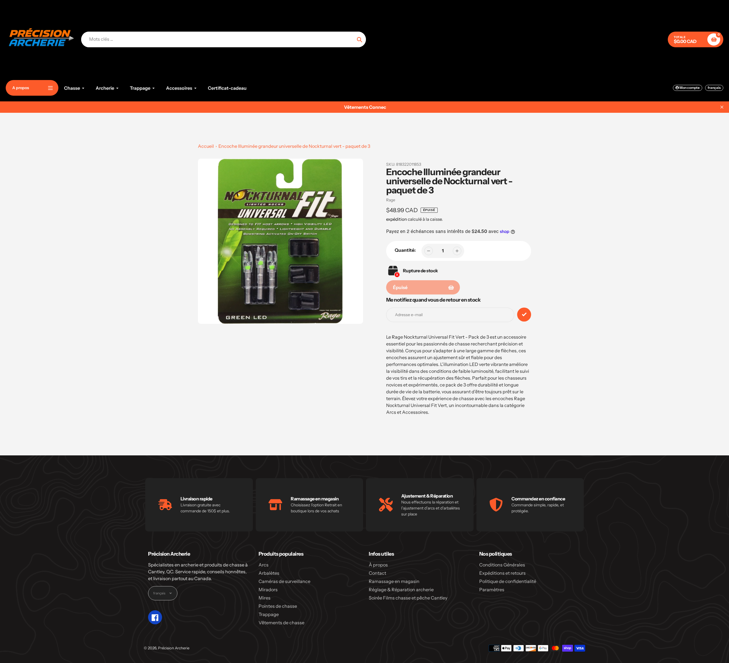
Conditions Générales (502, 565)
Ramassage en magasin (394, 581)
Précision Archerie (173, 648)
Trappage (269, 614)
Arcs (264, 565)
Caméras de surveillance (284, 581)
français (714, 87)
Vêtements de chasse (281, 622)
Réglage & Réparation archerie (401, 589)
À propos (378, 565)
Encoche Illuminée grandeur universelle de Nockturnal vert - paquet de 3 (294, 146)
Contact (377, 573)
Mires (265, 598)
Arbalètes (269, 573)
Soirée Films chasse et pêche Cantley (408, 598)
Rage (390, 199)
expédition (397, 219)
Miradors (268, 589)
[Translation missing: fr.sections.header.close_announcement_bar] (722, 107)
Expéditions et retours (502, 573)
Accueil (206, 146)
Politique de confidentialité (507, 581)
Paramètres (491, 589)
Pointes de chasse (278, 606)
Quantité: (405, 250)
